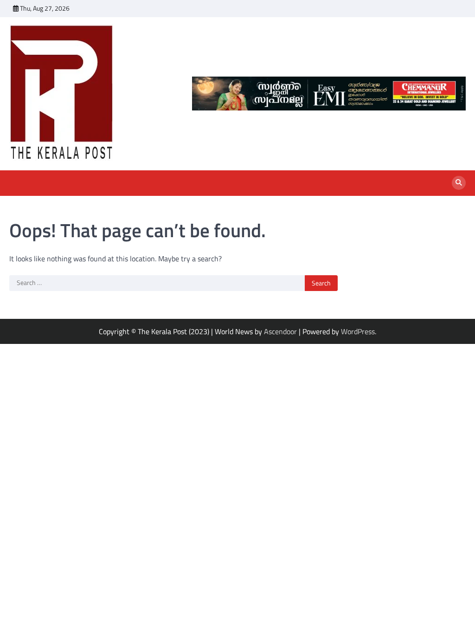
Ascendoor (280, 331)
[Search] (459, 183)
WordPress (358, 331)
